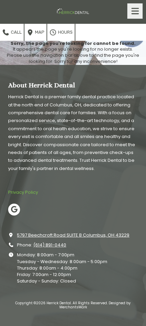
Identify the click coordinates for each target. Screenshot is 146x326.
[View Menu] (135, 11)
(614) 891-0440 (49, 245)
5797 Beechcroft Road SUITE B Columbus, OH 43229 (73, 235)
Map (39, 32)
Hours (65, 32)
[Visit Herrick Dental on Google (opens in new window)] (14, 210)
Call (16, 32)
